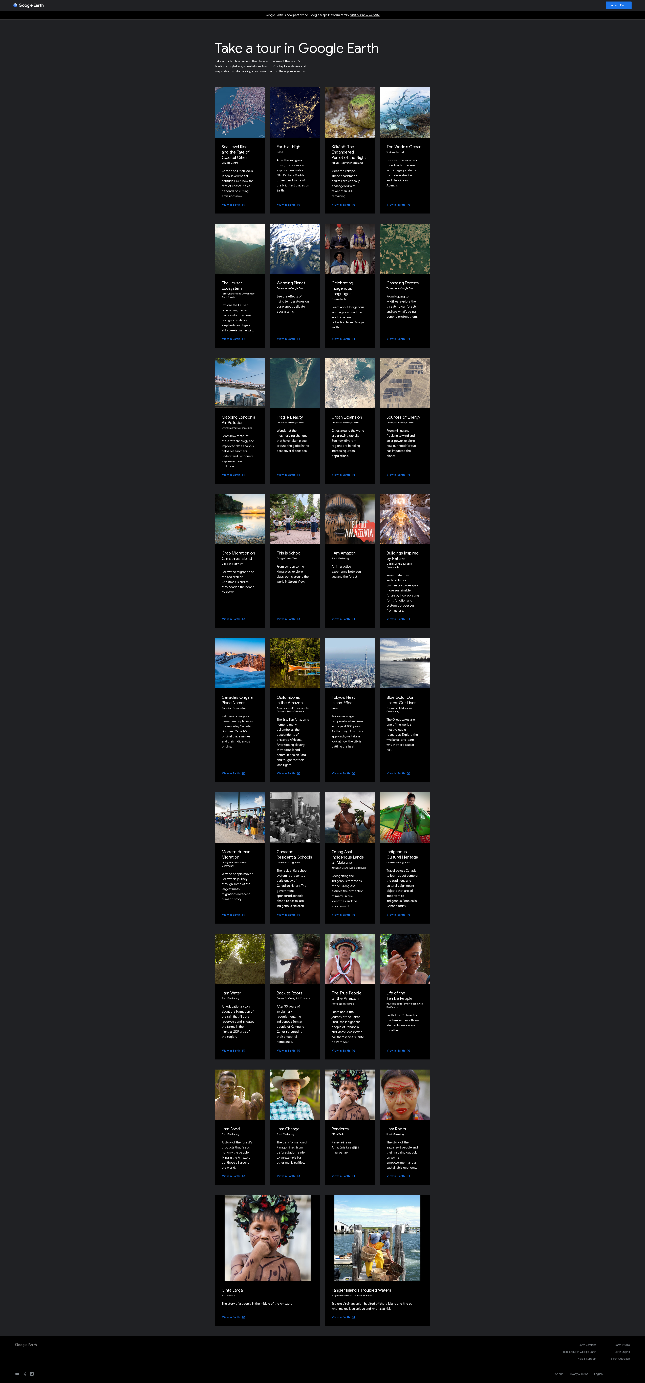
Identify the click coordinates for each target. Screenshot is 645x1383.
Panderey (340, 1129)
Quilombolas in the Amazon (290, 700)
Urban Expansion (347, 417)
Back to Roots (289, 993)
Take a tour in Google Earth (579, 1352)
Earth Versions (587, 1345)
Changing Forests (402, 283)
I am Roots (396, 1129)
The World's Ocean (403, 146)
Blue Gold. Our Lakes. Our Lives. (401, 700)
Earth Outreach (620, 1358)
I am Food (231, 1129)
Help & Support (587, 1358)
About (559, 1374)
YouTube (17, 1374)
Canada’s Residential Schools (294, 854)
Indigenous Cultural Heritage (402, 854)
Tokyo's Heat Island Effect (343, 700)
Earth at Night (289, 146)
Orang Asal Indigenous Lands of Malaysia (348, 857)
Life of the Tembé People (399, 996)
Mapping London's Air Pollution (238, 420)
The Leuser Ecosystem (232, 286)
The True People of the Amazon (346, 996)
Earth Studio (622, 1345)
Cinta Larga (232, 1290)
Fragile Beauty (290, 417)
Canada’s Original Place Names (237, 700)
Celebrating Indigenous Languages (342, 288)
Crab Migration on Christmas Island (238, 556)
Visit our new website (365, 15)
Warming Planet (291, 283)
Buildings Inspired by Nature (402, 556)
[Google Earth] (28, 5)
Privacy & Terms (578, 1374)
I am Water (231, 993)
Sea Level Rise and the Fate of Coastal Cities (236, 152)
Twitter (25, 1374)
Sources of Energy (403, 417)
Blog (32, 1374)
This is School (289, 553)
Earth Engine (622, 1352)
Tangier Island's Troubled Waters (361, 1290)
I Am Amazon (344, 553)
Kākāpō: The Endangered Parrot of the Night (349, 152)
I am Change (288, 1129)
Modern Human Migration (236, 854)
